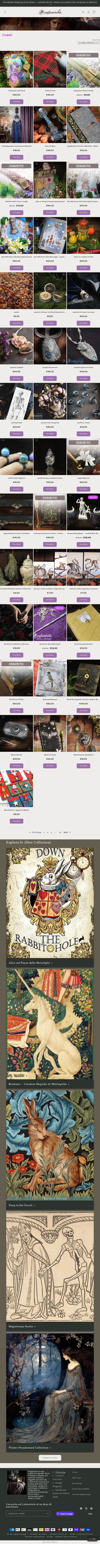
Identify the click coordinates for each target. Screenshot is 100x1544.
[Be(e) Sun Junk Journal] (83, 622)
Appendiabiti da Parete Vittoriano (16, 533)
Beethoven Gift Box (16, 699)
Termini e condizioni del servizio (81, 1534)
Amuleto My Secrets (50, 367)
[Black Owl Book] (50, 733)
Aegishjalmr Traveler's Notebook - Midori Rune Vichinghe (83, 146)
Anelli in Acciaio (83, 423)
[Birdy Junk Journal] (50, 678)
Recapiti (50, 1537)
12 (60, 832)
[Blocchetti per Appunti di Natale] (16, 788)
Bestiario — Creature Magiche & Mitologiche (38, 1084)
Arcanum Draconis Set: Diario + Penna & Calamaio (50, 533)
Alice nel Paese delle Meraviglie (29, 962)
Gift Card (76, 1478)
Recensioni (77, 1483)
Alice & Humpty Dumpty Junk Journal (50, 201)
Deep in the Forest (20, 1205)
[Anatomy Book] (16, 401)
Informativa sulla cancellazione (66, 1537)
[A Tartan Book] (50, 69)
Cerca (74, 1472)
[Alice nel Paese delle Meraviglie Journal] (16, 235)
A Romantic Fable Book (16, 91)
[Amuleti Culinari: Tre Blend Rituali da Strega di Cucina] (50, 290)
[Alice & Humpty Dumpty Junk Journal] (50, 180)
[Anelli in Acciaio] (83, 401)
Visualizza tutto (50, 1457)
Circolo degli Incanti (81, 1494)
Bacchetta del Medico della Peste (16, 644)
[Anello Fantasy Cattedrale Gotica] (50, 456)
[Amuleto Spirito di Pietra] (83, 346)
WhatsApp (60, 1472)
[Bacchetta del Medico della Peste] (16, 622)
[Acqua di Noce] (50, 124)
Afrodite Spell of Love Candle (16, 201)
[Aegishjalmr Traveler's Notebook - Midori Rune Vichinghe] (83, 124)
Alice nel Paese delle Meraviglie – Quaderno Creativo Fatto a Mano (50, 257)
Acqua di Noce (50, 146)
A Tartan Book (50, 91)
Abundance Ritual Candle (83, 91)
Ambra (16, 312)
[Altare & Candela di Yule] (83, 235)
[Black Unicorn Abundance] (83, 733)
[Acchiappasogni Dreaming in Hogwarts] (16, 124)
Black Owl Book (50, 755)
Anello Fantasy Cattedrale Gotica (49, 478)
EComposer (53, 1542)
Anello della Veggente (16, 478)
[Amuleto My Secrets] (50, 346)
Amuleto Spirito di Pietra (83, 367)
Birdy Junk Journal (50, 699)
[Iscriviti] (47, 1513)
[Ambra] (16, 290)
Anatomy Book (16, 423)
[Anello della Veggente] (16, 456)
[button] (5, 12)
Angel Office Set (83, 478)
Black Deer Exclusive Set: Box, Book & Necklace (83, 699)
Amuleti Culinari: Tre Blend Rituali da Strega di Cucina (50, 312)
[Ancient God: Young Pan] (50, 401)
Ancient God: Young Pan (50, 423)
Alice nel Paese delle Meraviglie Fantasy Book (83, 201)
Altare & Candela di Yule (83, 257)
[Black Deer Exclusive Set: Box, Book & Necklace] (83, 678)
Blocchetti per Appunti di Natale (16, 810)
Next (66, 832)
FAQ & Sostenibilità (80, 1489)
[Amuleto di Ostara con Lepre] (83, 290)
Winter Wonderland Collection (28, 1447)
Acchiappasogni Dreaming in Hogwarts (16, 146)
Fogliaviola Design (20, 1534)
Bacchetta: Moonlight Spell (50, 644)
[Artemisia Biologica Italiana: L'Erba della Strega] (16, 567)
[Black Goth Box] (16, 733)
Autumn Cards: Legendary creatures (84, 589)
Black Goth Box (16, 755)
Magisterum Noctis (21, 1326)
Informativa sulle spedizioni (35, 1537)
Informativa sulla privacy (58, 1534)
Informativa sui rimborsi (38, 1534)
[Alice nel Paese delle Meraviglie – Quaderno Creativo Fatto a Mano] (50, 235)
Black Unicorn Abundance (84, 755)
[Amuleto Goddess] (16, 346)
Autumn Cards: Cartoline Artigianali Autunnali (50, 589)
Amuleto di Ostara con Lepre (83, 312)
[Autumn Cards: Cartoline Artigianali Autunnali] (50, 567)
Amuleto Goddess (16, 367)
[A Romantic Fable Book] (16, 69)
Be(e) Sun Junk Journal (83, 644)
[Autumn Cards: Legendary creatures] (83, 567)
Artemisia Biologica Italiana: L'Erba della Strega (16, 589)
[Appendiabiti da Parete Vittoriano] (16, 512)
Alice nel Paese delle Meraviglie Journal (16, 257)
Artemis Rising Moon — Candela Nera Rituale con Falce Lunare (83, 533)
